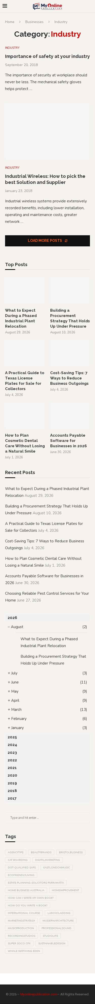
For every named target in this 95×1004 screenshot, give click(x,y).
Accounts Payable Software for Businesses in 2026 (68, 440)
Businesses (34, 21)
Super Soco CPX (19, 943)
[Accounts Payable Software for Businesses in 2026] (70, 415)
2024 (12, 744)
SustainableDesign (51, 943)
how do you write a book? (27, 905)
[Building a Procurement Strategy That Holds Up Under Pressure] (70, 290)
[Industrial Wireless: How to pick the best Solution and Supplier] (47, 130)
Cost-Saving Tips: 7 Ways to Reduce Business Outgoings (69, 378)
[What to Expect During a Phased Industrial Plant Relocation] (25, 290)
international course (24, 913)
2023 (12, 752)
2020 (12, 775)
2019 (12, 783)
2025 (12, 737)
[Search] (89, 6)
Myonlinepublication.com (38, 994)
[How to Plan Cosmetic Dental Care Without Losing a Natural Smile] (25, 415)
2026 (12, 617)
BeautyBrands (41, 852)
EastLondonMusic (56, 867)
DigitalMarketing (47, 860)
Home (9, 21)
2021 (12, 767)
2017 (12, 798)
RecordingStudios (21, 936)
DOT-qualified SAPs (22, 867)
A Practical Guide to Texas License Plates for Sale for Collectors (24, 381)
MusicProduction (21, 928)
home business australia (26, 890)
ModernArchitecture (58, 921)
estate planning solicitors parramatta (36, 883)
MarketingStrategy (21, 921)
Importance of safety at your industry (47, 56)
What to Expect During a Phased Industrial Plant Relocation (21, 318)
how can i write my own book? (30, 898)
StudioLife (50, 936)
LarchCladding (59, 913)
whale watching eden (24, 951)
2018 (12, 790)
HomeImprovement (65, 890)
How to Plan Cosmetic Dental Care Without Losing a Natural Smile (25, 443)
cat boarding (18, 860)
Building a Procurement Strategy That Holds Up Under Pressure (70, 318)
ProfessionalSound (56, 928)
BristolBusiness (71, 852)
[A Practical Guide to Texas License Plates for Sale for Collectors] (25, 353)
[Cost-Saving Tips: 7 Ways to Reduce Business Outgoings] (70, 353)
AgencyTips (15, 852)
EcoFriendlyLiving (21, 875)
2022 (12, 760)
